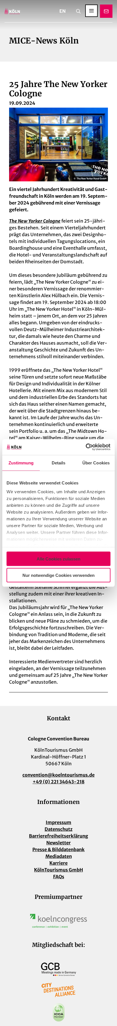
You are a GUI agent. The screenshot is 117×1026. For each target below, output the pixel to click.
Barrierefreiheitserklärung (58, 836)
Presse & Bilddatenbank (58, 849)
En (62, 11)
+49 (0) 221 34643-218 (59, 781)
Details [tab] (59, 462)
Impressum (58, 822)
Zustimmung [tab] (21, 462)
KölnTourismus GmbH (58, 870)
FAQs (58, 876)
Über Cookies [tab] (96, 462)
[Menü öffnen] (91, 11)
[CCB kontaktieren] (106, 11)
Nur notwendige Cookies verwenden (58, 575)
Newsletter (58, 842)
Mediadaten (58, 856)
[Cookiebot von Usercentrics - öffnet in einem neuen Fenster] (85, 447)
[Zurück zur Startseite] (12, 11)
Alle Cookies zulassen (58, 558)
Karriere (58, 863)
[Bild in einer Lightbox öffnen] (58, 921)
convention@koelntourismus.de (58, 775)
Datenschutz (58, 829)
